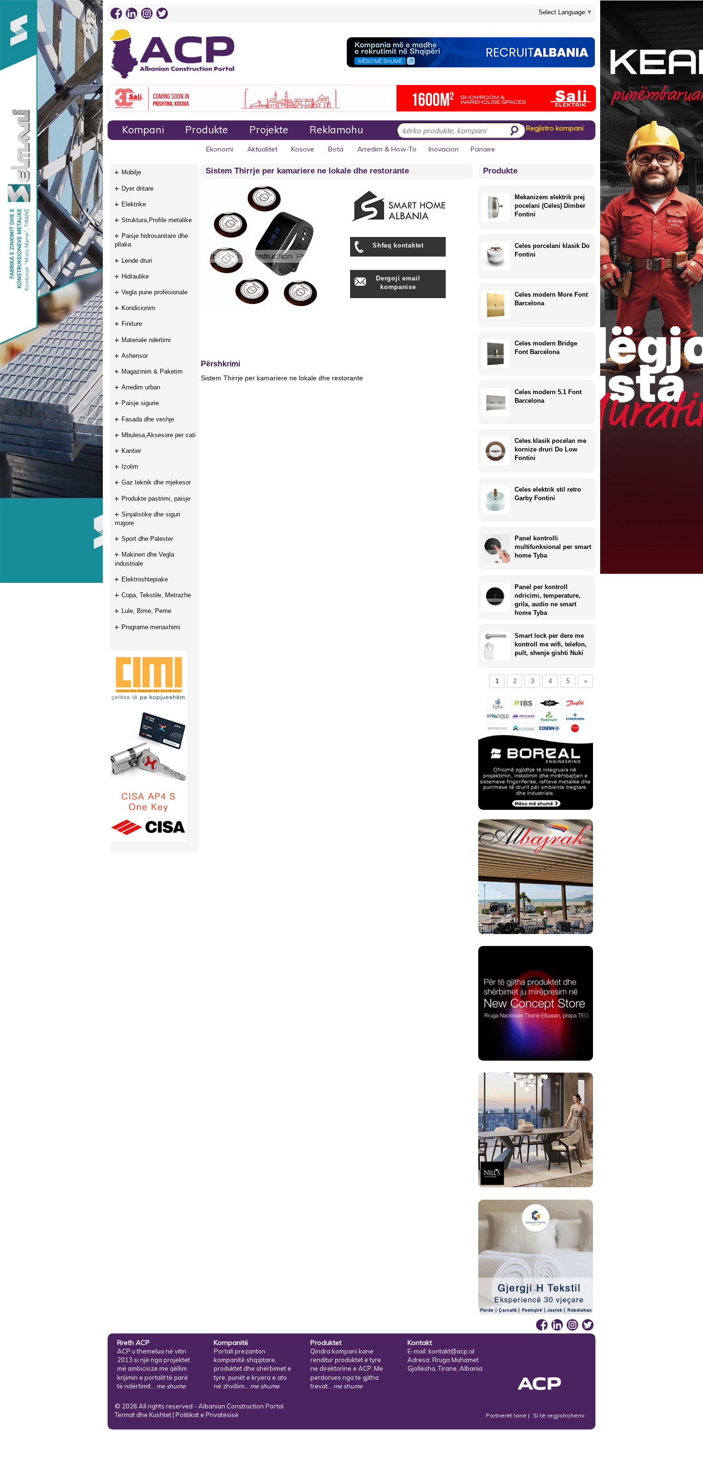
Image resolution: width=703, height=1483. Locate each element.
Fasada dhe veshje (147, 419)
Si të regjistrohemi (558, 1415)
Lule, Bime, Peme (146, 610)
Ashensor (134, 355)
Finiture (131, 323)
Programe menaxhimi (150, 627)
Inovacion (443, 149)
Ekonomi (219, 149)
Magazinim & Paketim (152, 371)
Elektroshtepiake (144, 579)
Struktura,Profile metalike (156, 220)
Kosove (302, 149)
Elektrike (133, 204)
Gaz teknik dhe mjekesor (156, 482)
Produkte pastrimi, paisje (155, 498)
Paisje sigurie (140, 403)
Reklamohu (336, 129)
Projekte (268, 129)
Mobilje (131, 172)
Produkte (206, 129)
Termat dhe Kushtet (143, 1415)
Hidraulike (135, 276)
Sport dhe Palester (147, 538)
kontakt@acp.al (451, 1351)
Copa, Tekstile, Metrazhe (156, 595)
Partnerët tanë (507, 1415)
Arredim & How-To (387, 149)
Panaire (483, 149)
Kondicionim (138, 308)
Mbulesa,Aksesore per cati (158, 435)
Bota (335, 149)
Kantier (131, 450)
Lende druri (136, 260)
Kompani (143, 129)
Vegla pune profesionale (154, 292)
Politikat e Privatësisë (207, 1415)
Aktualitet (262, 149)
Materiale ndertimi (146, 340)
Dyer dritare (137, 188)
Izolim (129, 466)
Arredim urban (140, 387)
